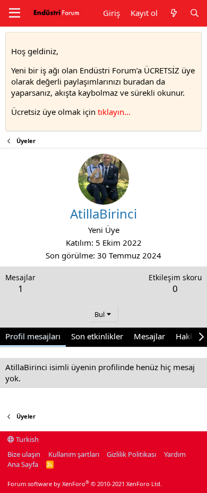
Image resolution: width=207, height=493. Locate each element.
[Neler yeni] (173, 13)
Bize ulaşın (23, 454)
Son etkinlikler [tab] (97, 336)
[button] (14, 13)
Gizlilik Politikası (131, 454)
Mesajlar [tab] (149, 336)
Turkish (26, 439)
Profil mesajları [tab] (33, 336)
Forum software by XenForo (84, 484)
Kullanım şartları (73, 454)
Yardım (175, 454)
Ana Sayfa (22, 464)
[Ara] (194, 13)
